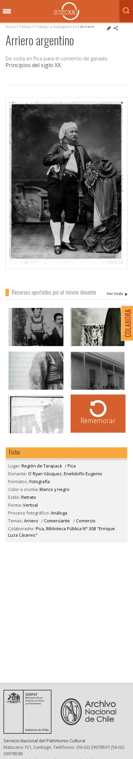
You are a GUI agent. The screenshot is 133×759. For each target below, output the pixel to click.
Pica (72, 466)
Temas (25, 26)
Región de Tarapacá (41, 466)
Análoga (59, 513)
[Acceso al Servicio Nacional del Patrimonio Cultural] (29, 731)
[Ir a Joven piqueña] (36, 389)
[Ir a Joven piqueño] (97, 345)
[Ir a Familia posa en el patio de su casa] (36, 432)
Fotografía (39, 481)
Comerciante (57, 521)
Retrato (28, 497)
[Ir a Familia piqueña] (97, 389)
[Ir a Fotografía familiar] (36, 345)
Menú (7, 11)
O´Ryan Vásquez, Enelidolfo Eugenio (117, 293)
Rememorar (98, 420)
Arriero (87, 26)
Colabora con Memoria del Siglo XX (125, 323)
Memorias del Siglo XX (67, 11)
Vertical (30, 505)
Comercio (85, 521)
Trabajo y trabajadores (56, 26)
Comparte (115, 28)
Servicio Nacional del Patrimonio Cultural (44, 741)
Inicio (10, 26)
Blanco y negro (55, 489)
